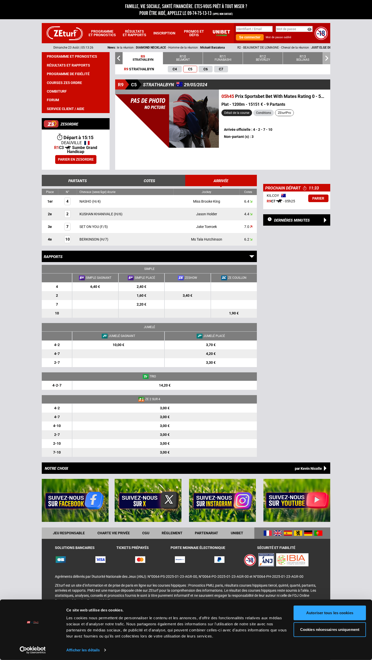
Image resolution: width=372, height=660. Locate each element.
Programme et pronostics (102, 33)
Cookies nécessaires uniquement (329, 629)
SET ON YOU (89, 227)
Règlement (172, 533)
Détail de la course (236, 113)
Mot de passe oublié (278, 37)
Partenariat (206, 533)
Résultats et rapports (134, 33)
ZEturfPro (284, 113)
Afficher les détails (83, 650)
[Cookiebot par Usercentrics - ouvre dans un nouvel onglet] (33, 650)
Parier (318, 198)
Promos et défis (194, 33)
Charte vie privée (113, 533)
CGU (145, 533)
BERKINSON (89, 239)
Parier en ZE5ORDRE (76, 159)
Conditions (263, 113)
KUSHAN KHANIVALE (96, 214)
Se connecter (249, 37)
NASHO (85, 201)
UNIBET (237, 533)
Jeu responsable (69, 533)
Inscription (164, 33)
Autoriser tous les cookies (329, 613)
